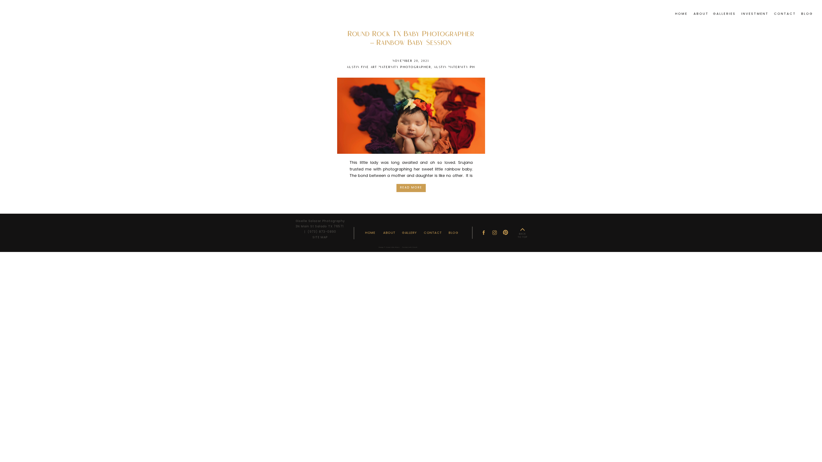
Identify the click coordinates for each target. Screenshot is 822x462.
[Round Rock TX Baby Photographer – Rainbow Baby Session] (411, 116)
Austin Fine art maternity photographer (389, 67)
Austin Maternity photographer (467, 67)
